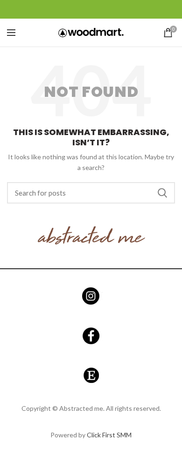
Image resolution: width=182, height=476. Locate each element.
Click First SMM (109, 435)
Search (162, 193)
